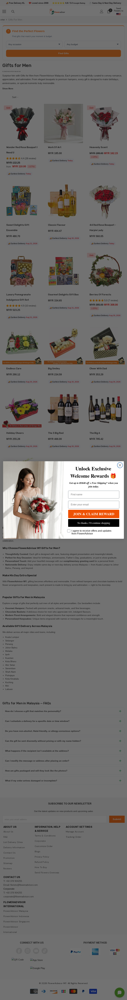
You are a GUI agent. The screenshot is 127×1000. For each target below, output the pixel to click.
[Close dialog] (120, 465)
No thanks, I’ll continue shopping (93, 522)
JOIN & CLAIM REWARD (93, 513)
